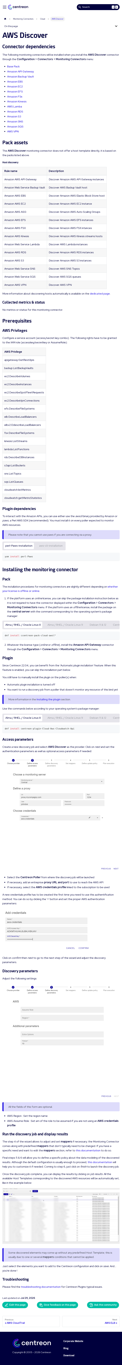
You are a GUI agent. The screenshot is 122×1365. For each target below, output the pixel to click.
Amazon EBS (15, 81)
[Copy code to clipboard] (116, 556)
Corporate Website (73, 1341)
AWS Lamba (14, 106)
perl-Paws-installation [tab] (18, 545)
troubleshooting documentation (41, 1286)
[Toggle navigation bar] (4, 7)
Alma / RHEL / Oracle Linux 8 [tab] (23, 624)
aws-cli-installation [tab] (51, 545)
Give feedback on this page (60, 1304)
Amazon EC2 (15, 86)
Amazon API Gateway (20, 71)
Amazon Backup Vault (20, 76)
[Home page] (5, 19)
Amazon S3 (14, 116)
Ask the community (105, 1304)
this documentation (88, 1150)
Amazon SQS (15, 126)
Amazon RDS (15, 111)
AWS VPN (13, 131)
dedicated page (100, 293)
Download (68, 1355)
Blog (65, 1348)
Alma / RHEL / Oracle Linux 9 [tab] (65, 624)
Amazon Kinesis (16, 101)
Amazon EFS (15, 91)
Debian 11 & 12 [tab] (98, 624)
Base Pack (13, 66)
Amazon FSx (14, 96)
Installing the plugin (49, 699)
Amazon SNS (15, 121)
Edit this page (17, 1304)
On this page (11, 26)
